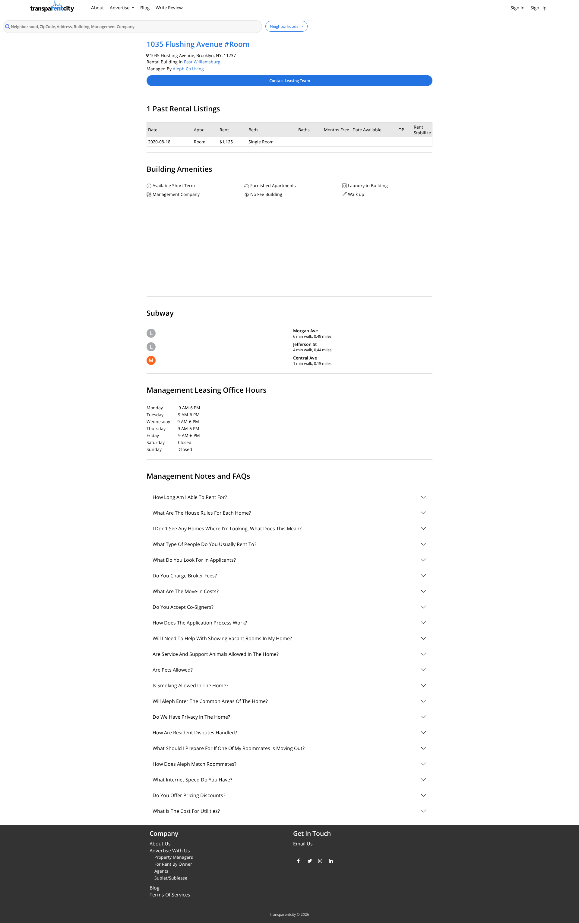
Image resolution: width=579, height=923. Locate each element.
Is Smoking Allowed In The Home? (190, 685)
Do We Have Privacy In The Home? (191, 717)
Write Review (169, 8)
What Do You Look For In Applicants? (194, 560)
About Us (160, 843)
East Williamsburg (202, 62)
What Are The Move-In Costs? (186, 591)
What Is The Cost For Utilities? (186, 811)
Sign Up (538, 8)
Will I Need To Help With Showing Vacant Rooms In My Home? (222, 638)
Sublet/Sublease (170, 878)
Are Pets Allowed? (173, 669)
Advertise (120, 8)
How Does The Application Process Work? (200, 622)
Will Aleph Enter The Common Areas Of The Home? (210, 701)
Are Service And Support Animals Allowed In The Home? (216, 654)
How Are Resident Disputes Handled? (195, 732)
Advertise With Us (170, 850)
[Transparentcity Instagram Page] (319, 861)
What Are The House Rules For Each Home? (202, 512)
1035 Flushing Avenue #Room (198, 44)
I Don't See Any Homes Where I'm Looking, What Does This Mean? (227, 528)
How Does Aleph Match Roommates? (194, 764)
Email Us (303, 843)
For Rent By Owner (173, 864)
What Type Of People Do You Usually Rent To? (204, 544)
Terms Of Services (170, 894)
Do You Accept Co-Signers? (183, 607)
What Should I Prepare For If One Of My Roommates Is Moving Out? (229, 748)
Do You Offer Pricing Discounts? (189, 795)
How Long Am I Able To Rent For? (190, 497)
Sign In (517, 8)
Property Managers (173, 857)
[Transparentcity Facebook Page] (297, 861)
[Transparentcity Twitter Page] (308, 861)
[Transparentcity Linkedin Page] (329, 861)
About (97, 8)
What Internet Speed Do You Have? (192, 779)
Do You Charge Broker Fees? (185, 575)
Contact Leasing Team (289, 80)
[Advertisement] (289, 248)
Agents (161, 871)
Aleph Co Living (188, 69)
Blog (145, 8)
